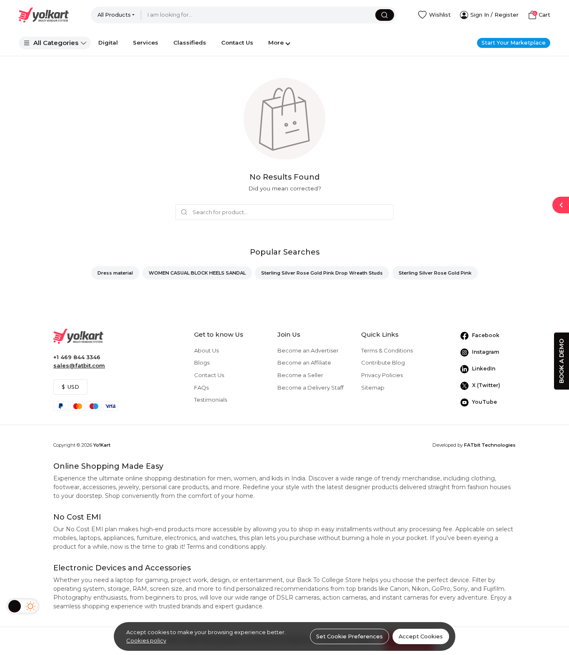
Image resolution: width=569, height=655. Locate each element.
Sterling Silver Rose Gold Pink (435, 273)
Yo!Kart (101, 445)
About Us (206, 350)
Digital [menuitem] (108, 42)
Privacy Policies (382, 375)
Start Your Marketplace (514, 43)
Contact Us (209, 375)
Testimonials (210, 399)
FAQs (201, 387)
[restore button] (560, 205)
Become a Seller (300, 375)
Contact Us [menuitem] (237, 42)
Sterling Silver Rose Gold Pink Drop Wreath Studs (322, 273)
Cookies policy (146, 640)
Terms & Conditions (387, 350)
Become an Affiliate (304, 362)
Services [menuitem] (145, 42)
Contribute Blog (383, 362)
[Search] (384, 15)
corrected (304, 188)
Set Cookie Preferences (349, 636)
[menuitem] (55, 43)
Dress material (115, 273)
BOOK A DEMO (561, 361)
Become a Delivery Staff (310, 387)
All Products (114, 15)
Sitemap (372, 387)
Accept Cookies (421, 636)
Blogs (202, 362)
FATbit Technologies (490, 445)
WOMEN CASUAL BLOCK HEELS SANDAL (197, 273)
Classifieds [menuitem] (189, 42)
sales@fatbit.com (79, 365)
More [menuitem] (276, 42)
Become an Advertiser (308, 350)
